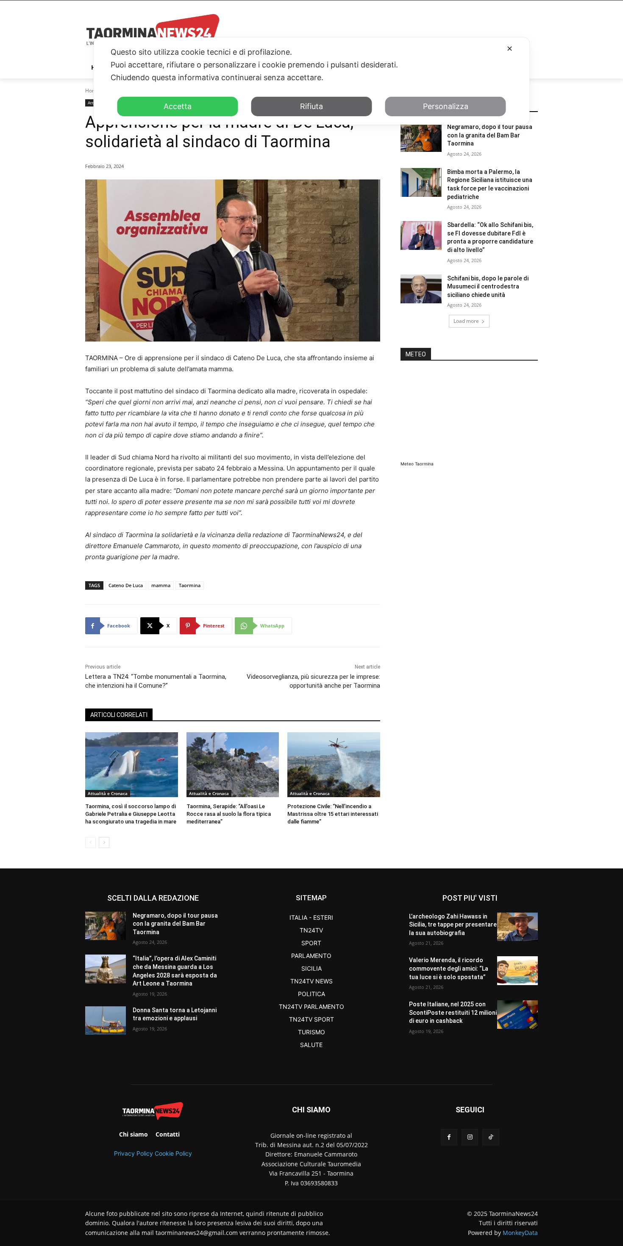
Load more (466, 321)
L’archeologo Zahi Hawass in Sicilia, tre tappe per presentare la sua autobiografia (453, 924)
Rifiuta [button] (311, 106)
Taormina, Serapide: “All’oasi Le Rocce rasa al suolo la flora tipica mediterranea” (228, 814)
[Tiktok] (490, 1137)
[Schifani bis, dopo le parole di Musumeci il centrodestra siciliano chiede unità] (421, 288)
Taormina (189, 585)
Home (92, 90)
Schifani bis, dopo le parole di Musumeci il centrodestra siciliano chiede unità (487, 286)
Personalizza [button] (445, 106)
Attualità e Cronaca (108, 793)
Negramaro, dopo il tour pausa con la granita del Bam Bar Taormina (489, 135)
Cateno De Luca (125, 585)
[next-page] (104, 842)
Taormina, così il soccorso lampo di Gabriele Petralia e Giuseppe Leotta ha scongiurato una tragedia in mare (130, 814)
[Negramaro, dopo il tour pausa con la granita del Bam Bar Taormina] (421, 137)
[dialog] (312, 81)
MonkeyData (520, 1233)
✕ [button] (509, 48)
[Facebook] (449, 1137)
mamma (160, 585)
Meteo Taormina (417, 463)
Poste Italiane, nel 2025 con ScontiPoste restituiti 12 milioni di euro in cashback (453, 1012)
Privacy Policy (133, 1153)
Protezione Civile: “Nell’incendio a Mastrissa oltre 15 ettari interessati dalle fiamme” (332, 814)
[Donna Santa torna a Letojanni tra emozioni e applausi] (105, 1020)
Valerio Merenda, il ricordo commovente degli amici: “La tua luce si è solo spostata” (448, 968)
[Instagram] (470, 1137)
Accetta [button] (178, 106)
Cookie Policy (173, 1153)
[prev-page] (90, 842)
